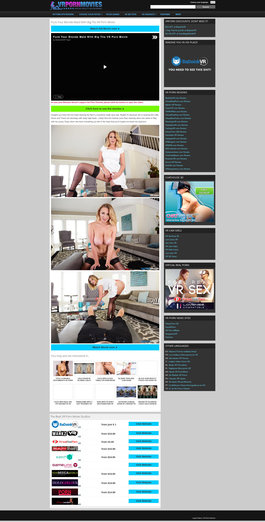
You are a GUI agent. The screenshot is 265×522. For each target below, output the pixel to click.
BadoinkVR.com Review (175, 98)
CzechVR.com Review (175, 108)
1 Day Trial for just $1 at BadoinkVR (180, 30)
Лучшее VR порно (177, 378)
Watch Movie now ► (105, 347)
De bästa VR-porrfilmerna (180, 382)
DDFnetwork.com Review (176, 148)
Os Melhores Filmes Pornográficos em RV (187, 385)
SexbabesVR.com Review (176, 125)
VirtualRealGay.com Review (177, 115)
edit (79, 427)
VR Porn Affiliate (172, 330)
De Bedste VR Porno (178, 375)
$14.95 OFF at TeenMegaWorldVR (180, 34)
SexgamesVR (171, 334)
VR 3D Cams (171, 256)
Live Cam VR (171, 253)
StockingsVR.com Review (176, 121)
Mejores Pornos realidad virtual (182, 351)
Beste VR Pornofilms (178, 365)
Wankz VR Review (173, 105)
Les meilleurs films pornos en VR (183, 355)
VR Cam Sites (171, 246)
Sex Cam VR (171, 243)
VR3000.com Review (174, 145)
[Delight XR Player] (151, 37)
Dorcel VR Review (173, 162)
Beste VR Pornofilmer (178, 372)
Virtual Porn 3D (172, 324)
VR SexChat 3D (172, 236)
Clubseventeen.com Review (177, 152)
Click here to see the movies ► (105, 108)
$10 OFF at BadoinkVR (175, 27)
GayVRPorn (170, 327)
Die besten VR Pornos (178, 358)
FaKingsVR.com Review (175, 128)
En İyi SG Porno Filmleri (179, 388)
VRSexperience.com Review (177, 169)
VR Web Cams (171, 250)
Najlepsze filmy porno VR (180, 368)
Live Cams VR (171, 239)
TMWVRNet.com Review (176, 111)
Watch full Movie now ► (105, 28)
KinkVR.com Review (174, 165)
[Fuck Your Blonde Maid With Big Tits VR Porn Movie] (105, 67)
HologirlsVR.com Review (176, 138)
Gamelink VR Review (174, 135)
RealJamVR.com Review (176, 159)
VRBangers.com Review (175, 142)
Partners (169, 337)
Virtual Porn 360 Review (175, 132)
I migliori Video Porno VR (179, 361)
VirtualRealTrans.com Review (178, 118)
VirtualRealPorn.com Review (177, 101)
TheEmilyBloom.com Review (177, 155)
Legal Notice (197, 518)
